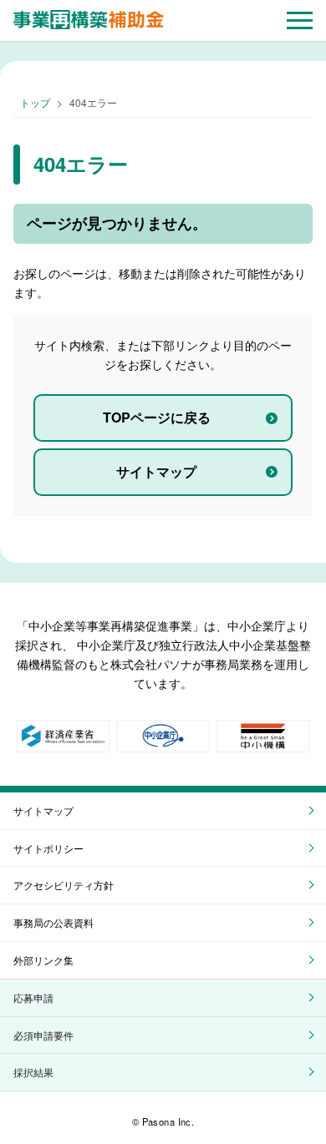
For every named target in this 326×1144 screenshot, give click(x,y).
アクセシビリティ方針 (63, 885)
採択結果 (33, 1072)
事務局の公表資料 (53, 922)
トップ (35, 102)
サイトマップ (156, 471)
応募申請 (33, 997)
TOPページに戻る (157, 417)
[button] (300, 20)
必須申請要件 (43, 1035)
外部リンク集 (43, 960)
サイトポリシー (48, 848)
